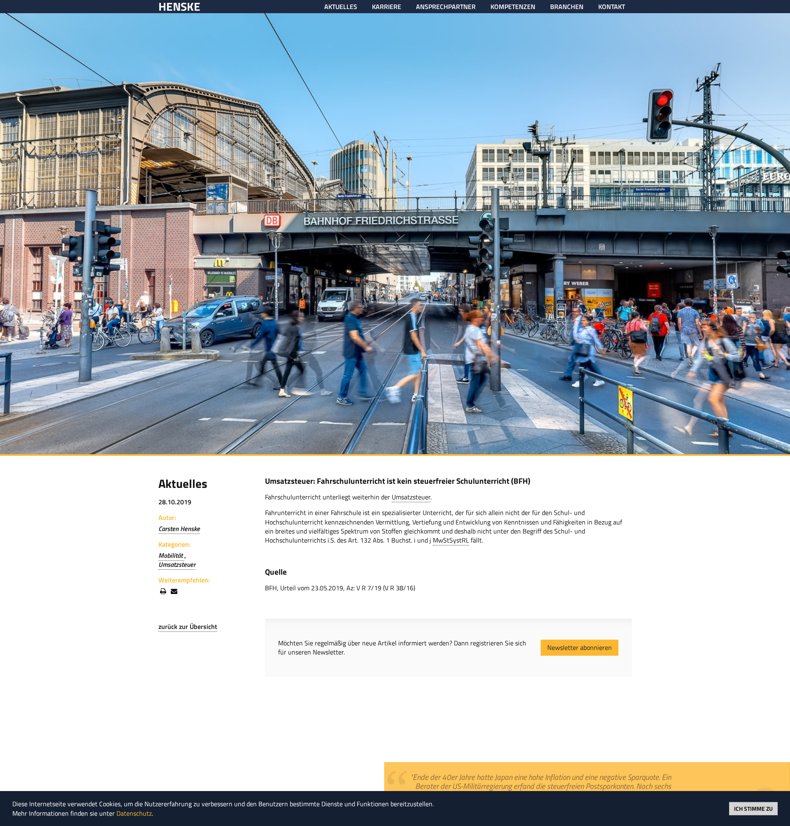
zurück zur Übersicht (187, 626)
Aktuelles (340, 7)
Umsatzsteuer (176, 564)
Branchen (566, 7)
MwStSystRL (451, 540)
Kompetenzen (512, 7)
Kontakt (611, 7)
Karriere (386, 7)
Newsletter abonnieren (579, 647)
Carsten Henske (179, 529)
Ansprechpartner (446, 7)
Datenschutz (134, 813)
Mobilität (171, 555)
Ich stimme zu (753, 808)
